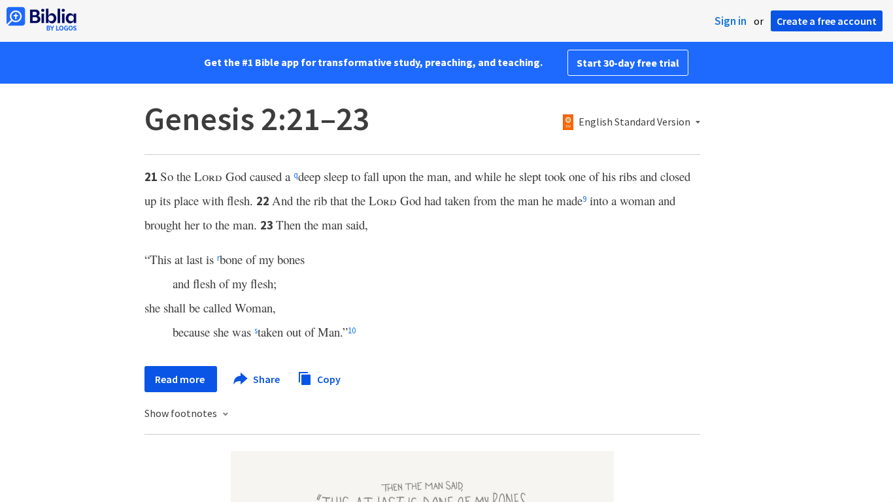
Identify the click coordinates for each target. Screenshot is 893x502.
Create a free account (827, 20)
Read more (181, 379)
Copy (328, 378)
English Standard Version (634, 122)
